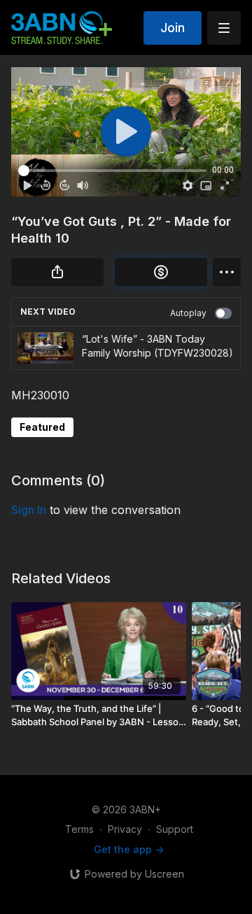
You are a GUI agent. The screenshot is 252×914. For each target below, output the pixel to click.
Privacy (125, 829)
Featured (42, 427)
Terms (79, 829)
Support (174, 829)
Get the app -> (129, 849)
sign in (28, 510)
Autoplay (188, 313)
